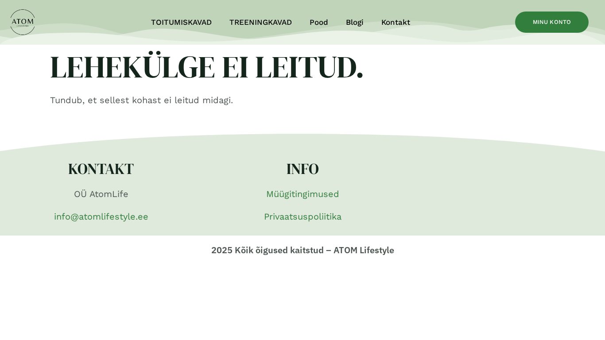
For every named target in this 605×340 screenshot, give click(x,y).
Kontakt (395, 22)
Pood (319, 22)
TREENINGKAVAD (260, 22)
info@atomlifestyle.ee (101, 216)
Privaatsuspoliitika (302, 216)
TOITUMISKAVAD (181, 22)
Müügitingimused (302, 194)
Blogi (355, 22)
